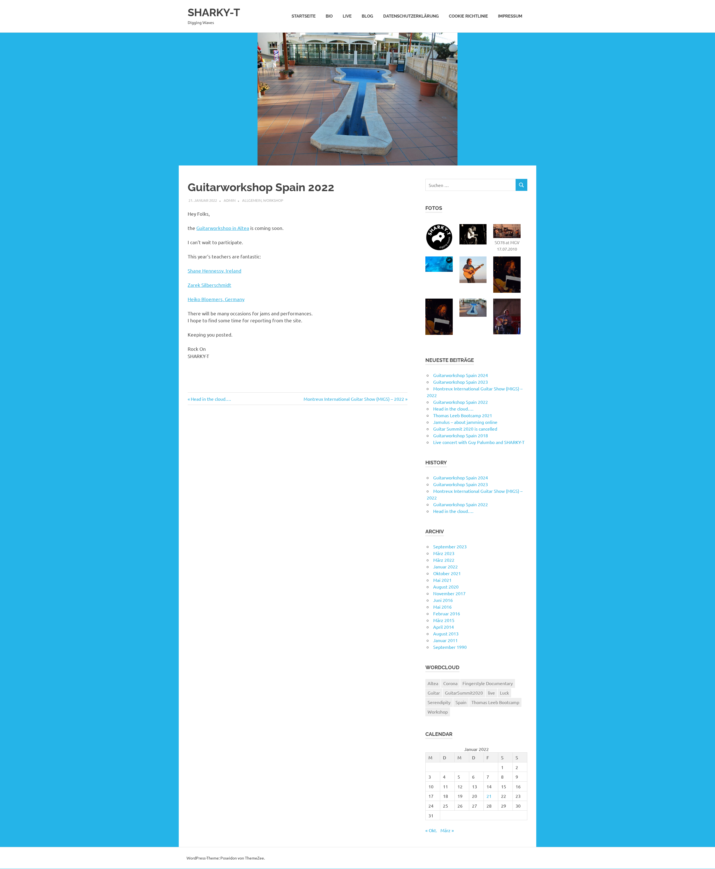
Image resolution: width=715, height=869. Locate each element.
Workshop (273, 200)
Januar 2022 (445, 566)
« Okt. (431, 830)
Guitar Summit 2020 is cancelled (465, 428)
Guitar (434, 692)
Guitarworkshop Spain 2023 (460, 382)
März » (447, 830)
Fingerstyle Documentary (488, 683)
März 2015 (443, 620)
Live (347, 16)
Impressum (510, 16)
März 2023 (443, 553)
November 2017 (449, 593)
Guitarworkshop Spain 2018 (460, 435)
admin (229, 200)
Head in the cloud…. (210, 399)
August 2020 (446, 586)
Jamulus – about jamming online (465, 422)
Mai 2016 (442, 606)
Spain (461, 702)
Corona (450, 683)
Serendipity (439, 702)
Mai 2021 (442, 580)
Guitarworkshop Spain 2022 (460, 402)
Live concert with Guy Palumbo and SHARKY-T (479, 442)
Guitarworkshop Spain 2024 (460, 375)
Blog (367, 16)
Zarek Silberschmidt (209, 285)
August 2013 (446, 633)
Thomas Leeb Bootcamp (495, 702)
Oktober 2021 (447, 573)
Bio (329, 16)
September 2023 (450, 546)
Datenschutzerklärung (411, 16)
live (491, 692)
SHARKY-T (214, 12)
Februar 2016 (446, 613)
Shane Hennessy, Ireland (214, 270)
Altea (433, 683)
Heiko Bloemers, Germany (216, 299)
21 (489, 796)
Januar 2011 (445, 640)
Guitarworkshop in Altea (222, 228)
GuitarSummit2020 (464, 692)
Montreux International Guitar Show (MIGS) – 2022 (354, 399)
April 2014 (443, 627)
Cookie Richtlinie (468, 16)
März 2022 (443, 560)
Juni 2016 (443, 600)
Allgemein (251, 200)
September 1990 (450, 647)
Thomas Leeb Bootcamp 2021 (462, 415)
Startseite (304, 16)
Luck (504, 692)
